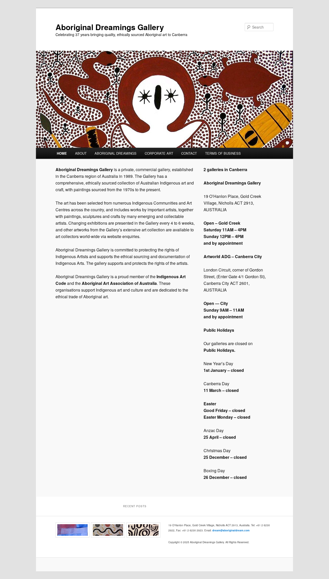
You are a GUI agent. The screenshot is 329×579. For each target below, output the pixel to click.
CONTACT (189, 153)
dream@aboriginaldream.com (231, 530)
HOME (62, 153)
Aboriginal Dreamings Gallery (110, 26)
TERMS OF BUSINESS (223, 153)
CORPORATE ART (159, 153)
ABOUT (81, 153)
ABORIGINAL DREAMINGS (115, 153)
